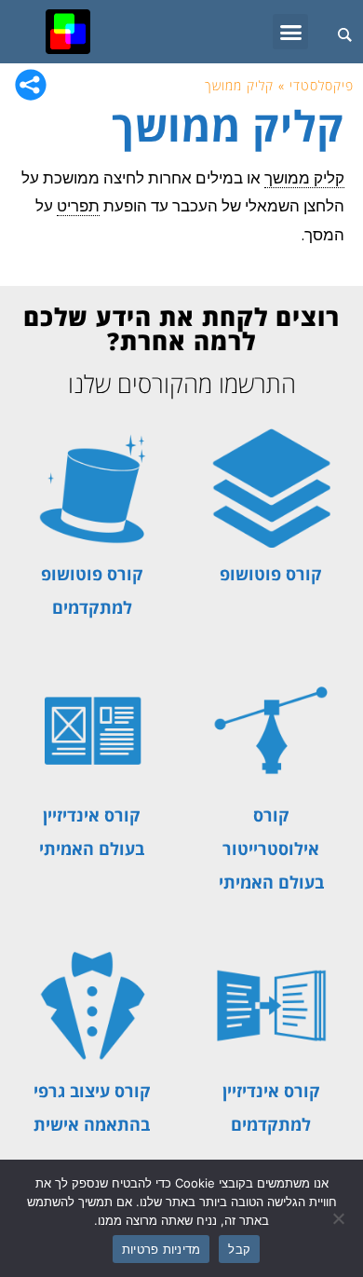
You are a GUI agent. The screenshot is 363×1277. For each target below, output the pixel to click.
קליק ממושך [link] (304, 178)
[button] (290, 31)
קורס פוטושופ (271, 574)
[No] (339, 1218)
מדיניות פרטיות (161, 1249)
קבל (239, 1249)
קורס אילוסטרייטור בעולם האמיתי (271, 848)
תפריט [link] (78, 206)
